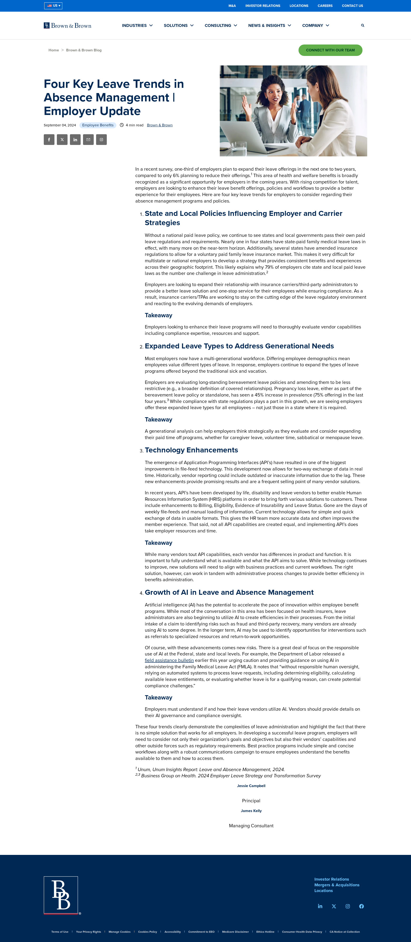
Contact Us (352, 5)
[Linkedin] (320, 906)
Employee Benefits (97, 125)
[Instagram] (101, 139)
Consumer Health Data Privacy (302, 932)
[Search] (362, 25)
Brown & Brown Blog (84, 50)
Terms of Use (59, 932)
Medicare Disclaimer (235, 932)
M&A (232, 5)
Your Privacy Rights (88, 932)
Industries (135, 25)
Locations (299, 5)
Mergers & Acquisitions (337, 885)
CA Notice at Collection (345, 932)
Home (54, 50)
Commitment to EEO (201, 932)
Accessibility (173, 932)
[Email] (88, 139)
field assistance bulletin (169, 660)
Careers (325, 5)
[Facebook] (361, 906)
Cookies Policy (147, 932)
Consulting (218, 25)
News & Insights (267, 25)
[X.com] (334, 906)
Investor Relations (262, 5)
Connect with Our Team (330, 50)
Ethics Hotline (265, 932)
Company (313, 25)
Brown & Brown (160, 125)
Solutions (176, 25)
